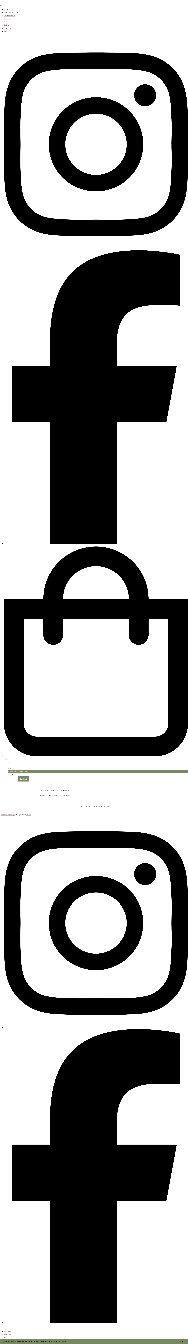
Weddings (7, 19)
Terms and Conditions (83, 806)
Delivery (7, 25)
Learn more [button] (62, 1341)
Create (28, 815)
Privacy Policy (107, 806)
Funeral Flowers (9, 16)
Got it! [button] (181, 1341)
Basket (12, 779)
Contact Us (7, 28)
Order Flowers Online (11, 12)
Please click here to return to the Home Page (55, 795)
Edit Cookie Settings (8, 815)
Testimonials (8, 22)
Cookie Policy (96, 806)
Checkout (23, 779)
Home (6, 9)
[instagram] (96, 249)
